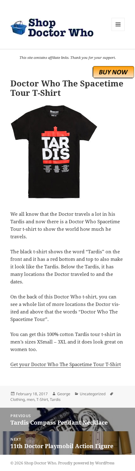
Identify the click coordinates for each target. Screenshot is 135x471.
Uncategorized (92, 393)
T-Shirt (42, 399)
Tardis (55, 399)
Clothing (17, 399)
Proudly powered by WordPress (86, 463)
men (31, 399)
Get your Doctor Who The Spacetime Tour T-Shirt (65, 364)
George (63, 393)
